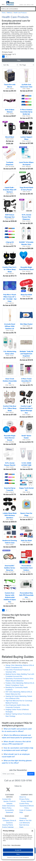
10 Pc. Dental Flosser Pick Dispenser (26, 217)
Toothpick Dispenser (10, 163)
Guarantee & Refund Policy (27, 807)
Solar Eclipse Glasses (10, 111)
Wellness (9, 12)
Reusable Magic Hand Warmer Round (10, 438)
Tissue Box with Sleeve (10, 86)
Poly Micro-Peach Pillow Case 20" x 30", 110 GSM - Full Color (10, 298)
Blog (3, 818)
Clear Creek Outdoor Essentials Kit (10, 381)
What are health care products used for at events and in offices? (17, 730)
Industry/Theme (7, 825)
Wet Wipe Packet (26, 324)
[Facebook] (12, 790)
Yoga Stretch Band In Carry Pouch (26, 189)
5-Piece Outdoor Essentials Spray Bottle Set (26, 112)
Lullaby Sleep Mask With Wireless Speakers (10, 515)
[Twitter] (8, 790)
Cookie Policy (24, 803)
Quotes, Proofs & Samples (9, 802)
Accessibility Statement (9, 811)
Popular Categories (9, 9)
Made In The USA (25, 820)
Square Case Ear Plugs (26, 514)
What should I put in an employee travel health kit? (16, 755)
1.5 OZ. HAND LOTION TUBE (26, 464)
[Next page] (9, 56)
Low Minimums (24, 823)
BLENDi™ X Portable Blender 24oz (26, 243)
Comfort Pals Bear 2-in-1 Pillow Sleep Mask (10, 408)
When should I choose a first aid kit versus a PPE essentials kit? (16, 743)
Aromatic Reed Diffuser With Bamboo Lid (9, 326)
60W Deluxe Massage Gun (10, 216)
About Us (22, 797)
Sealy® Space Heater (27, 437)
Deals (21, 827)
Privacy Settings (26, 801)
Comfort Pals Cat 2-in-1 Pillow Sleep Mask (9, 269)
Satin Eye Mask (26, 540)
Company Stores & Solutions (9, 822)
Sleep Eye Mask (26, 294)
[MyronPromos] (10, 3)
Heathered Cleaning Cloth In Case (9, 542)
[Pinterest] (16, 790)
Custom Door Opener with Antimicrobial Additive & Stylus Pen (10, 597)
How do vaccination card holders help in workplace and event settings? (17, 749)
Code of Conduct (25, 810)
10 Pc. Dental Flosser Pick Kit (9, 464)
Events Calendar (8, 827)
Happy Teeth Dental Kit (26, 489)
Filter (19, 60)
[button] (3, 3)
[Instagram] (20, 790)
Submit (30, 774)
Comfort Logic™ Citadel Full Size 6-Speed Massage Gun (26, 409)
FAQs (21, 812)
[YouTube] (28, 790)
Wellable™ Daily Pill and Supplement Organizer (26, 354)
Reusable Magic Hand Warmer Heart (26, 268)
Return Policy (6, 808)
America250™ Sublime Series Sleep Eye (9, 568)
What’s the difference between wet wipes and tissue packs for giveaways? (17, 736)
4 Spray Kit (10, 242)
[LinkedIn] (24, 790)
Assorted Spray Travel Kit (10, 489)
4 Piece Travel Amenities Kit (26, 380)
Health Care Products (20, 12)
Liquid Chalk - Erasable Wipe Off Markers (10, 190)
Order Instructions (8, 806)
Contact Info (6, 799)
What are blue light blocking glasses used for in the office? (17, 762)
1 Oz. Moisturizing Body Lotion (10, 353)
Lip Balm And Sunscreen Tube (26, 86)
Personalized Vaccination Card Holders (26, 568)
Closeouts (22, 818)
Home (3, 12)
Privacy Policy (24, 799)
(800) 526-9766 (23, 780)
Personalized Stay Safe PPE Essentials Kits (26, 595)
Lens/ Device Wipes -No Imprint (26, 163)
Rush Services (24, 825)
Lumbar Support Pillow (26, 138)
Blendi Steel (9, 137)
